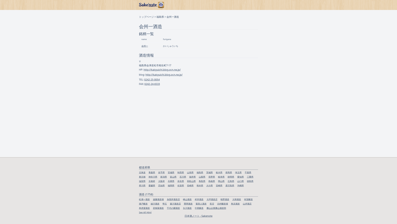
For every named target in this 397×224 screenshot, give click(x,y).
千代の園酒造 (173, 208)
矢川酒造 (187, 208)
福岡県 (171, 185)
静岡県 (231, 176)
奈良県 (180, 181)
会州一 (144, 45)
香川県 (142, 185)
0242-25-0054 (152, 79)
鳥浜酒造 (235, 203)
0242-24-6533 (152, 84)
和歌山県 (191, 181)
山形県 (190, 172)
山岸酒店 (247, 203)
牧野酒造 (225, 199)
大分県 (209, 185)
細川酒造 (155, 203)
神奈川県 (153, 176)
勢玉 (165, 203)
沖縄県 (240, 185)
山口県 (240, 181)
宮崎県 (219, 185)
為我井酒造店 (173, 199)
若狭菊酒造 (158, 208)
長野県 (211, 176)
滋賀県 (142, 181)
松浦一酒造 (144, 199)
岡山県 (221, 181)
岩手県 (161, 172)
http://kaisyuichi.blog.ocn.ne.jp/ (162, 69)
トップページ (146, 17)
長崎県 (190, 185)
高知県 (161, 185)
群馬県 (228, 172)
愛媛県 (152, 185)
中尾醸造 (199, 208)
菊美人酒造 (201, 203)
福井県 (192, 176)
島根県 (211, 181)
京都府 (152, 181)
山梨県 (202, 176)
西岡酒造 (188, 203)
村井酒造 (199, 199)
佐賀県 (180, 185)
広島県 (231, 181)
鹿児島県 (229, 185)
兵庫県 (171, 181)
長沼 (212, 203)
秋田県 (180, 172)
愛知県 (240, 176)
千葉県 (248, 172)
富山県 (173, 176)
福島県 (160, 17)
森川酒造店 (175, 203)
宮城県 (171, 172)
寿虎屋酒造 (144, 208)
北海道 (142, 172)
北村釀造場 (222, 203)
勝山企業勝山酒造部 (216, 208)
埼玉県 (238, 172)
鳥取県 (202, 181)
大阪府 (161, 181)
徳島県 (250, 181)
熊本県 (200, 185)
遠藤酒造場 (158, 199)
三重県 (250, 176)
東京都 (142, 176)
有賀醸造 (248, 199)
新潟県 (163, 176)
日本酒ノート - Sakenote (198, 216)
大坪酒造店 (212, 199)
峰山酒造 (187, 199)
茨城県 (209, 172)
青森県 (152, 172)
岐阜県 (221, 176)
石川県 (183, 176)
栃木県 (219, 172)
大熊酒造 (236, 199)
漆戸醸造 (143, 203)
